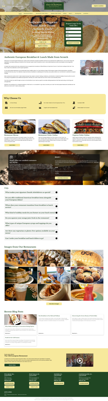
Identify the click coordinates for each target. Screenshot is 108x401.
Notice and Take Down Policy (60, 398)
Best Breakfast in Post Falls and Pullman (49, 315)
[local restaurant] (20, 319)
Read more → (8, 333)
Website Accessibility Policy (68, 398)
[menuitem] (20, 13)
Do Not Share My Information (45, 398)
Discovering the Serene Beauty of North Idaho (84, 315)
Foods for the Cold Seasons (12, 337)
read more (96, 162)
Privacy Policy (38, 398)
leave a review (33, 168)
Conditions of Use (52, 398)
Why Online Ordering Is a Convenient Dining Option (19, 326)
